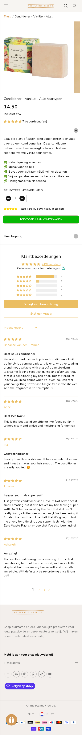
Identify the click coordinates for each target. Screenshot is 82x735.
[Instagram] (25, 674)
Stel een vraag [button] (41, 314)
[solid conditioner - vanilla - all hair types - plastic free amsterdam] (36, 57)
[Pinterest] (33, 674)
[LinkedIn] (16, 674)
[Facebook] (8, 674)
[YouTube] (50, 674)
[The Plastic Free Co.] (41, 5)
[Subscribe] (76, 663)
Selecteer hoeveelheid (23, 190)
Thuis (7, 16)
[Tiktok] (41, 674)
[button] (6, 6)
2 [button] (39, 590)
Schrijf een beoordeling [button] (41, 304)
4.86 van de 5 (51, 264)
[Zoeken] (65, 6)
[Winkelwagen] (74, 6)
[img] (13, 339)
